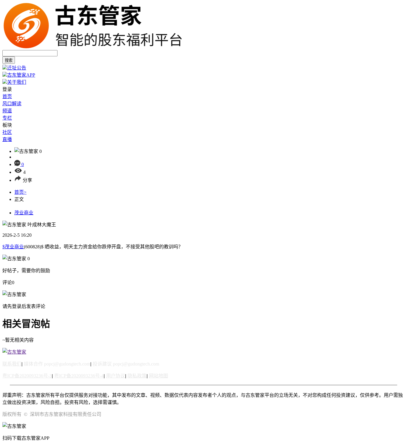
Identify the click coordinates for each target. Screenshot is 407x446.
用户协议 (115, 375)
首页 (20, 192)
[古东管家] (92, 47)
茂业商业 (23, 212)
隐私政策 (137, 375)
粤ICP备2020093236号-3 (27, 375)
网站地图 (158, 375)
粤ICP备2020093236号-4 (79, 375)
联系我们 (11, 363)
